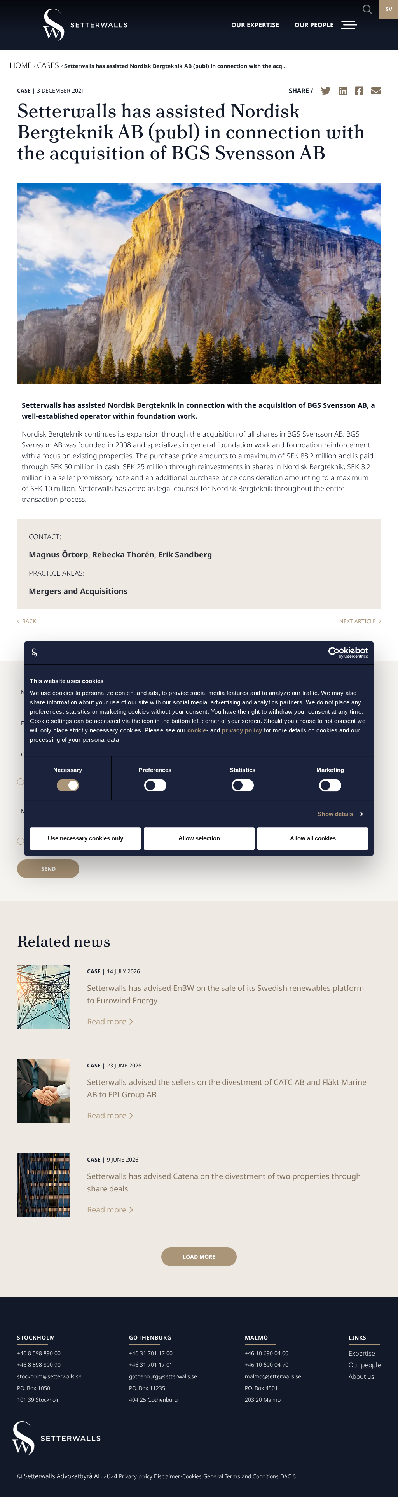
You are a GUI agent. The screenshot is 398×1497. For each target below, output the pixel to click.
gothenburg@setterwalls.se (163, 1376)
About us (361, 1376)
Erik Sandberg (185, 554)
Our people (365, 1365)
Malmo (257, 1337)
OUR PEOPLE (314, 25)
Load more (199, 1256)
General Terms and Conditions (241, 1476)
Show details (335, 814)
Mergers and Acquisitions (78, 591)
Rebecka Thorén (123, 554)
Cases (48, 65)
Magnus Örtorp (58, 554)
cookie (196, 730)
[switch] (155, 785)
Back (29, 621)
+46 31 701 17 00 (151, 1353)
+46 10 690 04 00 (266, 1353)
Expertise (362, 1353)
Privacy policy (135, 1476)
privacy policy (242, 730)
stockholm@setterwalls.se (49, 1376)
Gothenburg (150, 1337)
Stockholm (36, 1337)
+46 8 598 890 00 (39, 1353)
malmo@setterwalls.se (273, 1376)
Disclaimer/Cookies (178, 1476)
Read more (106, 1021)
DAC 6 (288, 1476)
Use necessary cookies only (85, 838)
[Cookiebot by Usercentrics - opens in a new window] (334, 653)
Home (21, 65)
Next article (357, 621)
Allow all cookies (313, 838)
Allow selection (199, 838)
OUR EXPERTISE (255, 25)
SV (389, 9)
